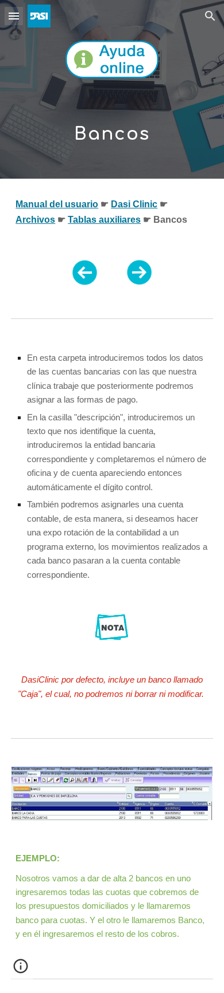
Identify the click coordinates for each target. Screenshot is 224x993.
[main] (112, 128)
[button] (14, 15)
